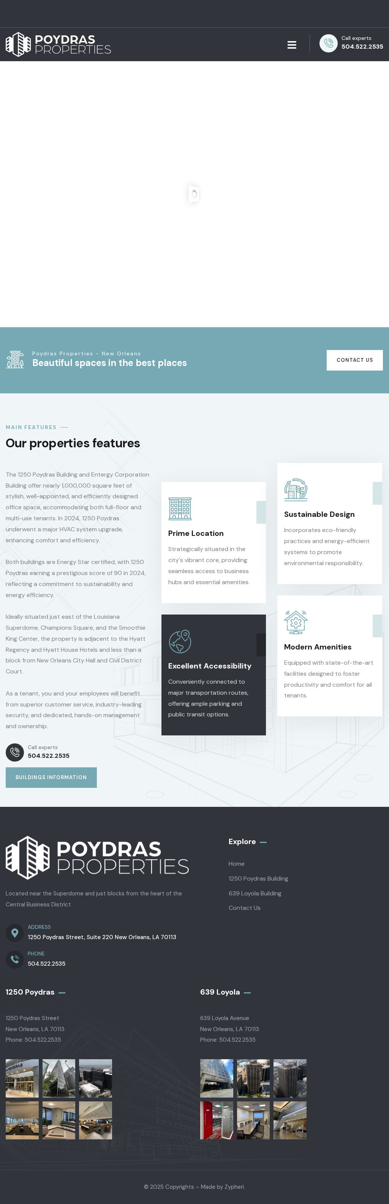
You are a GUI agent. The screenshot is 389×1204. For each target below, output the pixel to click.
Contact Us (355, 360)
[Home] (58, 44)
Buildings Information (51, 777)
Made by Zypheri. (223, 1187)
